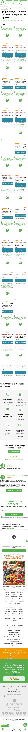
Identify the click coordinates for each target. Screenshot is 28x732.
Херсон (14, 594)
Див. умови (20, 421)
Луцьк (21, 596)
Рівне (6, 601)
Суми (12, 601)
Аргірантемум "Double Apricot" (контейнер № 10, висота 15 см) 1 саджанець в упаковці (20, 210)
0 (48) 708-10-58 (7, 667)
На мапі (15, 674)
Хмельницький (20, 601)
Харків (22, 590)
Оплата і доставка (17, 628)
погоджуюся (6, 517)
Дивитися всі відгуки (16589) (14, 490)
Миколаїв (7, 599)
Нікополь (14, 599)
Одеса (7, 592)
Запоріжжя (20, 592)
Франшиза (4, 686)
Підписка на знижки (14, 632)
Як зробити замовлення (14, 691)
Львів (20, 594)
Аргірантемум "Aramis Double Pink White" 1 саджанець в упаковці (20, 367)
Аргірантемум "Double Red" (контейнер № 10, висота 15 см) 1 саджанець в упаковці (20, 179)
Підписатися (14, 514)
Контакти (20, 625)
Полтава (21, 599)
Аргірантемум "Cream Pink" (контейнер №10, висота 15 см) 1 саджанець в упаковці (20, 244)
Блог (7, 625)
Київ (17, 590)
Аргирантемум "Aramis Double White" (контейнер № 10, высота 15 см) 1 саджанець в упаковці (7, 367)
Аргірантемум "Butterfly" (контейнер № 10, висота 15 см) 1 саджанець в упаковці (7, 49)
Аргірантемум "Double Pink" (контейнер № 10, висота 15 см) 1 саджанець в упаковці (20, 147)
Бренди (14, 646)
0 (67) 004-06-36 (17, 667)
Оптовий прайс (20, 643)
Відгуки (10, 630)
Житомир (17, 603)
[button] (6, 43)
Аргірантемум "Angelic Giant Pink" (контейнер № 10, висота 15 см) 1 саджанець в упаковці (20, 49)
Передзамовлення (14, 641)
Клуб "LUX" (17, 630)
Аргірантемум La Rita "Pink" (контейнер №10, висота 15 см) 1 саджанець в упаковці (7, 275)
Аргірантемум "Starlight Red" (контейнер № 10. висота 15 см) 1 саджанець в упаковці (20, 82)
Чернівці (21, 614)
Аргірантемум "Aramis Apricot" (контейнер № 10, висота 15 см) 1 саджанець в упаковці (7, 244)
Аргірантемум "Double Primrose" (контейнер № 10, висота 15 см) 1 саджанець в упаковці (7, 178)
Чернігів (10, 603)
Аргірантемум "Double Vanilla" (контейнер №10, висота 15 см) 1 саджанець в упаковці (20, 337)
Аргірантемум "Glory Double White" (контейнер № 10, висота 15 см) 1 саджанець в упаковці (20, 114)
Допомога (21, 637)
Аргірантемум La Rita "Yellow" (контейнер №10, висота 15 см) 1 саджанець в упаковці (7, 337)
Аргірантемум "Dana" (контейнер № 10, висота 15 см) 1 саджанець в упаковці (7, 82)
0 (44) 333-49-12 (8, 665)
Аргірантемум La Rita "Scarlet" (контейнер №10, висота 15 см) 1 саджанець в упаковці (20, 275)
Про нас (13, 625)
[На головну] (2, 2)
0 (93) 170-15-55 (17, 665)
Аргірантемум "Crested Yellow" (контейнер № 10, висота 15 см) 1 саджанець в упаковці (7, 212)
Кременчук (15, 616)
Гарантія (8, 628)
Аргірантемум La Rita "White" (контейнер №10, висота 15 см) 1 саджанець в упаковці (7, 306)
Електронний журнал (14, 689)
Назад (5, 8)
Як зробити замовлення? (14, 639)
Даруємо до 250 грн (14, 634)
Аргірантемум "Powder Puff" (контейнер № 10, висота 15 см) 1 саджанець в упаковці (7, 114)
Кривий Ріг (14, 596)
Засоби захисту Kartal (10, 637)
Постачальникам (8, 643)
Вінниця (7, 596)
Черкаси (8, 594)
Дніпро (13, 592)
